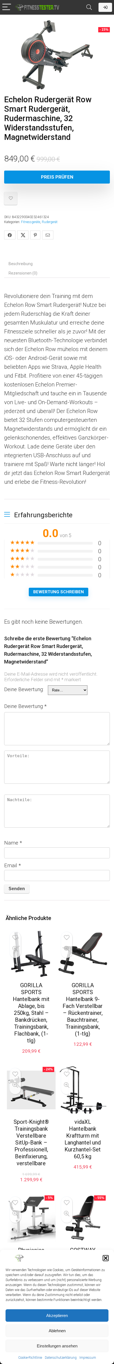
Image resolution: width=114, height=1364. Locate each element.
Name (13, 843)
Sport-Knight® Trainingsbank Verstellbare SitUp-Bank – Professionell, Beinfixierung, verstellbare (31, 1143)
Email (12, 865)
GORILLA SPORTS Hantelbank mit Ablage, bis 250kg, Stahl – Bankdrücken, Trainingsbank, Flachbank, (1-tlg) (31, 1013)
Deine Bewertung (25, 706)
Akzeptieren (57, 1315)
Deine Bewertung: (24, 689)
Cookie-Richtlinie (30, 1358)
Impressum (87, 1358)
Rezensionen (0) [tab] (23, 273)
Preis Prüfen (57, 177)
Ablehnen (57, 1330)
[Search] (89, 7)
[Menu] (6, 7)
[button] (105, 1258)
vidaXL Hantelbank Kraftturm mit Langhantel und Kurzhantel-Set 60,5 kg (82, 1139)
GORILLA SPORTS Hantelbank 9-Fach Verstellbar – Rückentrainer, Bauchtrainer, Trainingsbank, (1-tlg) (83, 1009)
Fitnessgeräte (30, 222)
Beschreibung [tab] (21, 264)
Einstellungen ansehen (57, 1346)
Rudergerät (50, 222)
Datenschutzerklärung (61, 1358)
